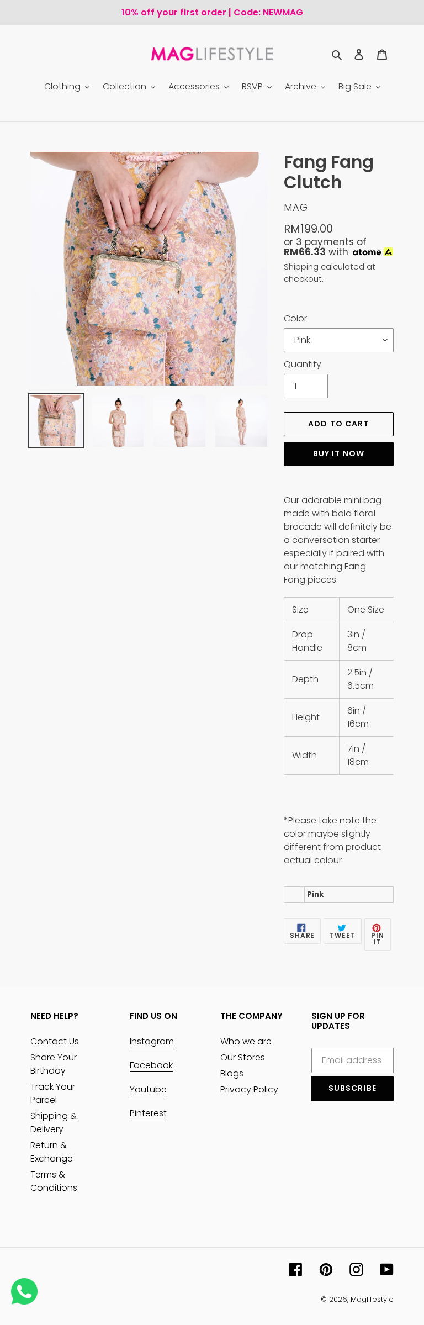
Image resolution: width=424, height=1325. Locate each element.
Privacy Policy (249, 1089)
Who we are (246, 1041)
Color (295, 318)
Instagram (152, 1041)
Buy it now (338, 453)
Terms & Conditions (53, 1181)
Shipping (301, 266)
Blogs (231, 1073)
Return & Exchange (51, 1152)
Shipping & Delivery (53, 1123)
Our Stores (242, 1057)
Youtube (148, 1089)
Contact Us (54, 1041)
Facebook (151, 1065)
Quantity (302, 364)
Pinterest (148, 1113)
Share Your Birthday (53, 1064)
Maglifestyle (372, 1299)
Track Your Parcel (52, 1093)
